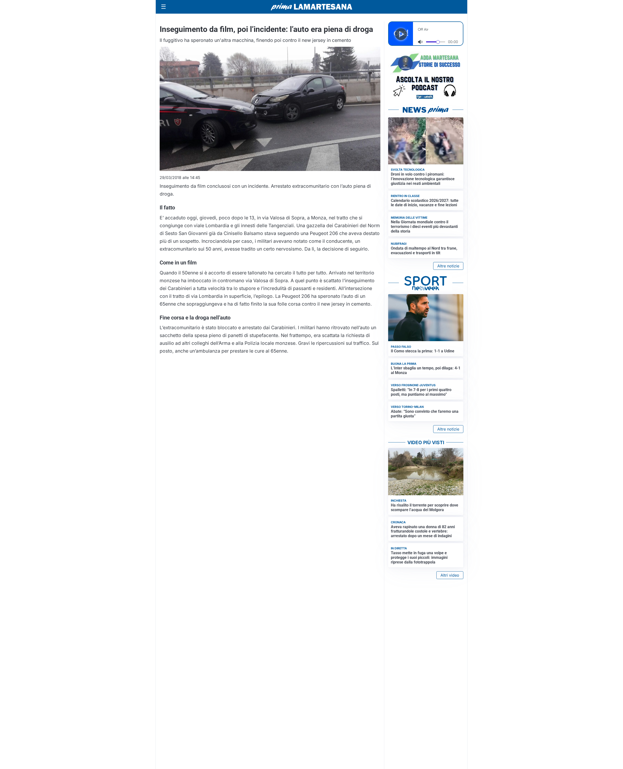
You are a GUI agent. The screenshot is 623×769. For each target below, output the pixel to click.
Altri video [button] (449, 575)
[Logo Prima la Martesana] (311, 6)
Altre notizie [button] (448, 265)
